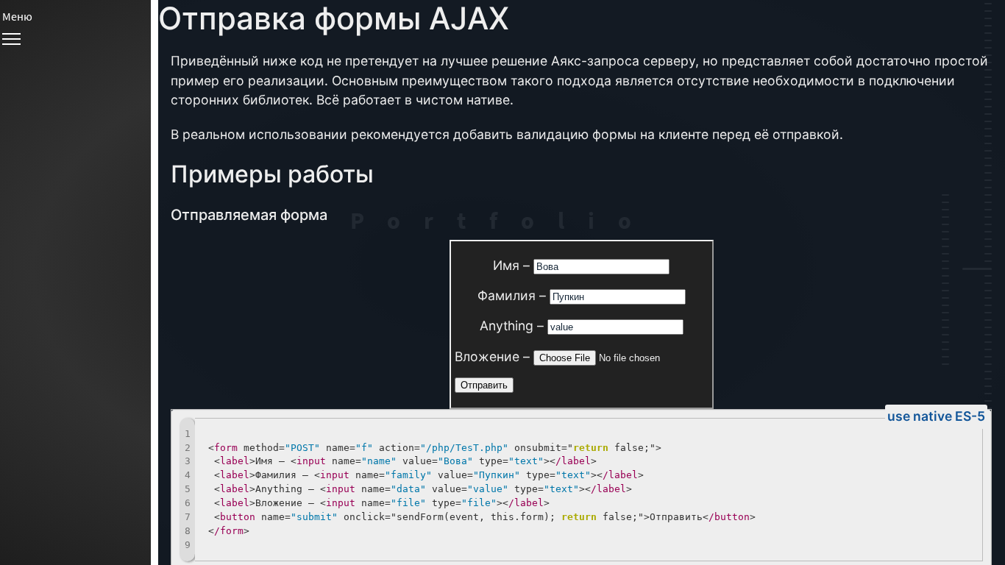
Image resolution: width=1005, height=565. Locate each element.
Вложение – (494, 356)
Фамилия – (513, 295)
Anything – (513, 325)
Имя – (513, 265)
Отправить (484, 385)
